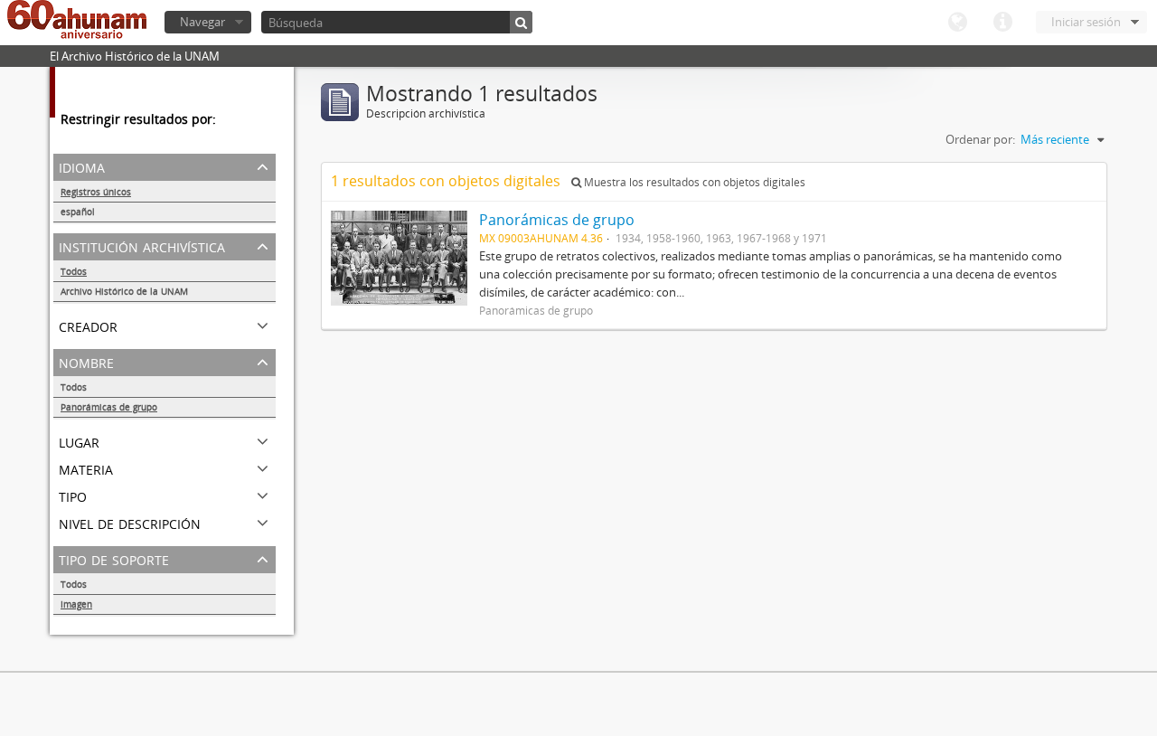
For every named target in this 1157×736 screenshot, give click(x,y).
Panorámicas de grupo (109, 407)
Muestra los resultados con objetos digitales (693, 182)
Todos (74, 271)
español (78, 211)
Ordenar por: (980, 139)
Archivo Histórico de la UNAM (124, 291)
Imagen (76, 604)
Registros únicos (96, 191)
